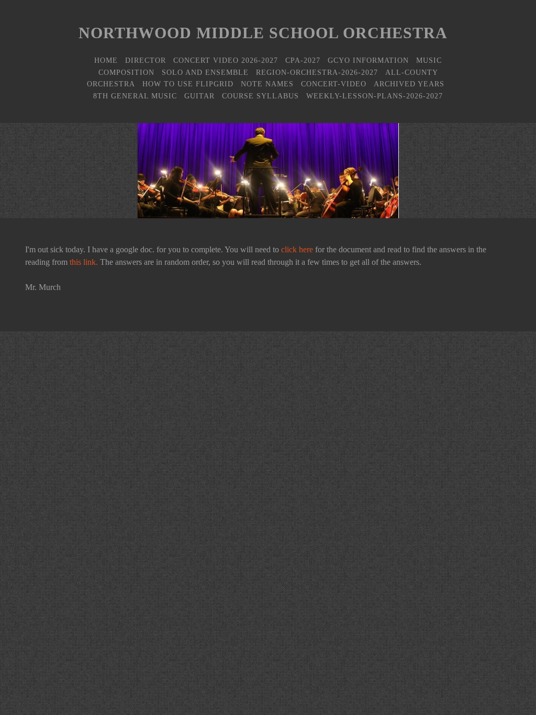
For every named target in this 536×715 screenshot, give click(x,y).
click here (297, 249)
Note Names (267, 84)
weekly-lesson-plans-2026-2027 (374, 96)
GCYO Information (368, 60)
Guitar (199, 96)
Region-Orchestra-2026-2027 (317, 72)
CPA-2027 (302, 60)
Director (145, 60)
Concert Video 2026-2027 (225, 60)
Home (106, 60)
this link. (84, 262)
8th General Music (135, 96)
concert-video (333, 84)
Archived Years (409, 84)
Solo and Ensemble (205, 72)
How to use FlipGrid (187, 84)
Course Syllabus (260, 96)
